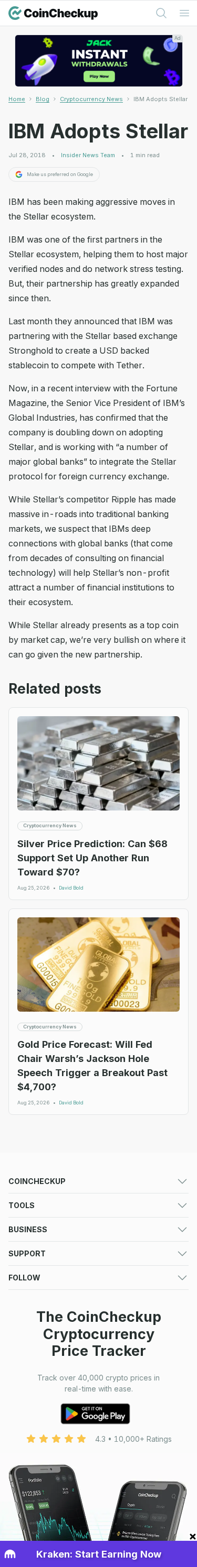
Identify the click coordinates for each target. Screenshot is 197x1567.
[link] (160, 99)
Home (16, 99)
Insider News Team (88, 155)
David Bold (71, 888)
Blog (42, 99)
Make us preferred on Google (60, 174)
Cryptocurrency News (91, 99)
